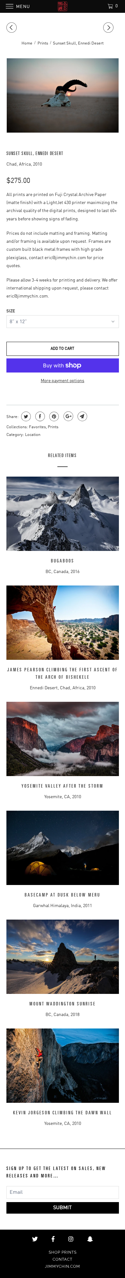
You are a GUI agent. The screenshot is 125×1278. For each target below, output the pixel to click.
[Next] (109, 28)
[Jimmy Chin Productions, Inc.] (62, 6)
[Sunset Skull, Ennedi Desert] (62, 95)
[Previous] (12, 28)
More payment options (62, 381)
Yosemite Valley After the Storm (62, 786)
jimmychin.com (62, 1266)
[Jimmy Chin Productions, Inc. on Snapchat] (90, 1239)
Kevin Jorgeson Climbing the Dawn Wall (62, 1112)
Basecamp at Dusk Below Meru (62, 895)
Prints (53, 427)
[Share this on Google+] (67, 416)
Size (10, 311)
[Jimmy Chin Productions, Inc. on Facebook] (53, 1239)
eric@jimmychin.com (65, 258)
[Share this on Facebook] (39, 416)
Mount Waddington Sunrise (62, 1004)
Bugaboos (62, 561)
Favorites (37, 427)
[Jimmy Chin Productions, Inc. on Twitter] (35, 1239)
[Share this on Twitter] (25, 416)
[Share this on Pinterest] (53, 416)
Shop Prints (63, 1252)
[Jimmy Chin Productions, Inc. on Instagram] (70, 1239)
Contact (62, 1259)
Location (32, 435)
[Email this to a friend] (81, 416)
